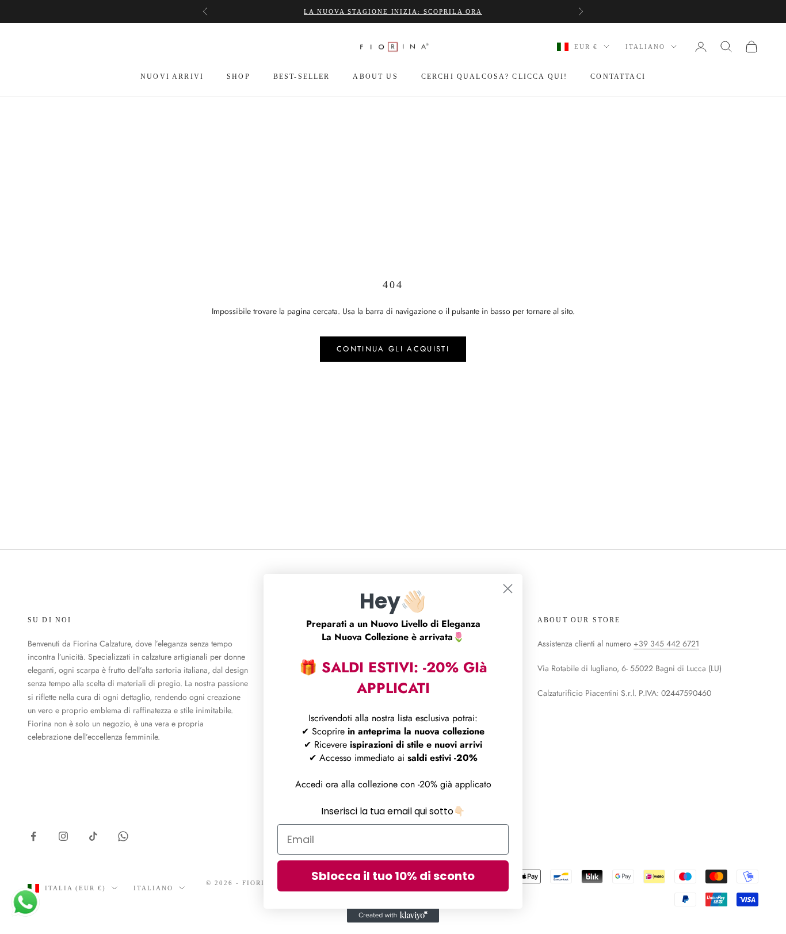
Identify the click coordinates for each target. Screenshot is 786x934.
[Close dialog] (508, 589)
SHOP (238, 76)
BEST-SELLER (301, 76)
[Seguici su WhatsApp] (123, 836)
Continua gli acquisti (393, 348)
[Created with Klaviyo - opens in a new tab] (393, 915)
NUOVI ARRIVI (172, 76)
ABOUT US (375, 76)
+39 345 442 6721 (666, 643)
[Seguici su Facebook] (33, 836)
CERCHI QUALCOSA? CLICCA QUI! (494, 76)
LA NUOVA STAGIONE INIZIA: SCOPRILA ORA (393, 11)
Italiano (645, 46)
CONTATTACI (618, 76)
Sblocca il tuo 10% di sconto (393, 876)
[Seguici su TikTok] (93, 836)
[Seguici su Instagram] (63, 836)
